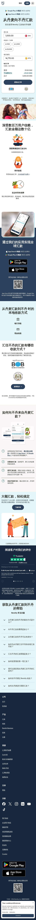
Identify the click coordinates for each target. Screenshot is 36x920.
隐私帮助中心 (6, 840)
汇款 (3, 719)
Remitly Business (7, 728)
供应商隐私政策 (7, 831)
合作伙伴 (5, 763)
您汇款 (6, 32)
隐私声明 (5, 827)
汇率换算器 (6, 772)
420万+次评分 (19, 14)
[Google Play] (18, 262)
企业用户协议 (6, 822)
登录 (20, 3)
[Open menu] (33, 3)
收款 (3, 723)
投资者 (4, 706)
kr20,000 (8, 49)
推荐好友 (5, 777)
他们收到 (7, 54)
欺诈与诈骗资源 (7, 759)
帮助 (3, 790)
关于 (3, 701)
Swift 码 (5, 755)
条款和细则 (28, 100)
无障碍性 (5, 849)
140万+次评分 (19, 11)
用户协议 (5, 818)
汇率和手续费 (6, 750)
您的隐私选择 (6, 836)
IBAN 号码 (5, 768)
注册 (27, 3)
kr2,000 (17, 44)
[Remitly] (2, 3)
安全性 (4, 845)
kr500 (7, 44)
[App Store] (18, 270)
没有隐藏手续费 (24, 174)
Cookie (4, 854)
